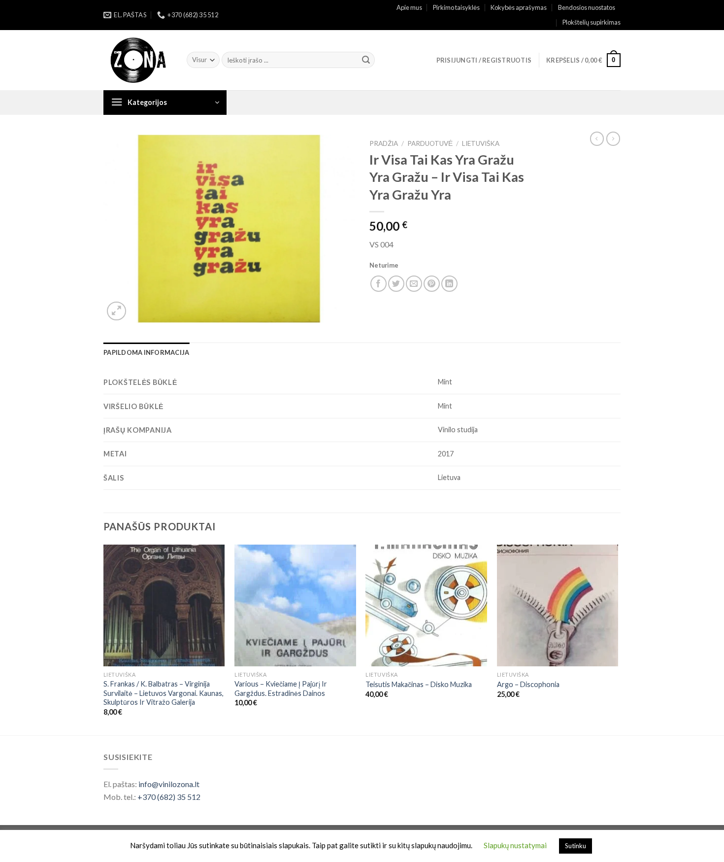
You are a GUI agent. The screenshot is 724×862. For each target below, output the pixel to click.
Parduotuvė (430, 143)
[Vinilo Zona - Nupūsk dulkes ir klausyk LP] (137, 60)
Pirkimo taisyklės (456, 7)
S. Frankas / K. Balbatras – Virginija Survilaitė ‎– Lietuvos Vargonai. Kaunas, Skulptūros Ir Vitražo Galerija (163, 693)
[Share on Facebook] (378, 284)
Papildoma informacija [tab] (146, 352)
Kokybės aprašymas (519, 7)
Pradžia (383, 143)
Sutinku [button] (575, 846)
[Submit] (366, 60)
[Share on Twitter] (396, 284)
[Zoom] (116, 311)
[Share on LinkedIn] (449, 284)
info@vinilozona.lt (168, 784)
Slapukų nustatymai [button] (515, 845)
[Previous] (104, 639)
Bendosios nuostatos (586, 7)
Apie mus (409, 7)
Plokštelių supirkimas (591, 22)
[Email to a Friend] (414, 284)
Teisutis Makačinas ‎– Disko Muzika (418, 684)
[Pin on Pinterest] (432, 284)
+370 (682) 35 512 (168, 796)
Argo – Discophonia (528, 684)
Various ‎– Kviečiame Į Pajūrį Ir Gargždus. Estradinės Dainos (280, 688)
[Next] (617, 639)
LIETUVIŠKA (480, 143)
